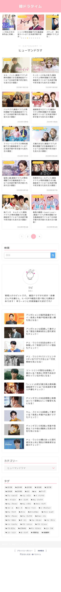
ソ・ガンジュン (46, 508)
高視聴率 (46, 532)
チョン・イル (41, 516)
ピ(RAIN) (23, 528)
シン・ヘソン (31, 508)
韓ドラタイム (30, 6)
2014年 (19, 487)
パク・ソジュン (27, 524)
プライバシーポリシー (25, 551)
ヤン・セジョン (36, 528)
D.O (28, 491)
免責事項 (41, 551)
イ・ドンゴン (11, 500)
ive (35, 491)
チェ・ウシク (11, 512)
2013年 (9, 487)
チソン (23, 512)
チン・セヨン (11, 520)
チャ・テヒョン (12, 516)
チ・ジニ (23, 520)
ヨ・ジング (24, 532)
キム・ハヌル (26, 504)
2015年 (29, 487)
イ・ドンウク (40, 496)
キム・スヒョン (12, 504)
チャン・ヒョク (48, 512)
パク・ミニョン (42, 524)
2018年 (9, 491)
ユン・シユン (11, 532)
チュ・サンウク (27, 516)
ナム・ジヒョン (36, 520)
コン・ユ (10, 508)
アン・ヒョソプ (12, 496)
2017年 (48, 487)
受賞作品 (35, 532)
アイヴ (43, 491)
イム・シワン (26, 496)
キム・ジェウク (38, 500)
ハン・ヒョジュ (12, 524)
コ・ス (20, 508)
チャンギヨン (34, 512)
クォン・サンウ (41, 504)
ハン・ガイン (50, 520)
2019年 (19, 491)
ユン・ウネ (49, 528)
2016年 (39, 487)
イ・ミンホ (24, 500)
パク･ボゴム (11, 528)
